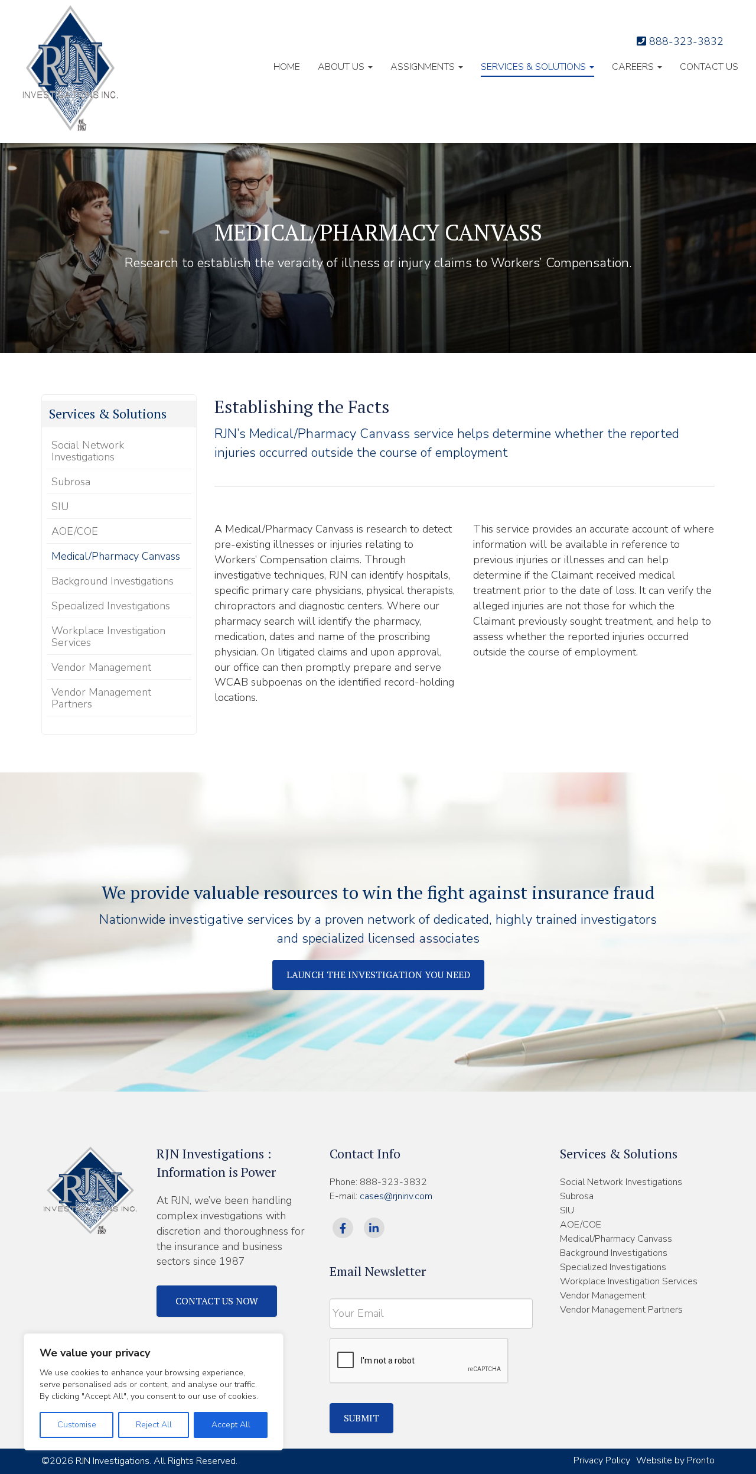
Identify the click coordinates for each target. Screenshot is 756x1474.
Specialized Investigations (110, 606)
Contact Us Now (216, 1300)
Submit (361, 1417)
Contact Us (709, 67)
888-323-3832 (685, 41)
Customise (76, 1424)
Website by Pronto (675, 1460)
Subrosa (70, 482)
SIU (60, 506)
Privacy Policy (601, 1460)
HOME (286, 67)
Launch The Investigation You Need (378, 974)
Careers (634, 67)
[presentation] (419, 1361)
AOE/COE (74, 531)
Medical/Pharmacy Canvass (115, 556)
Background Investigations (112, 581)
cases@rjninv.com (396, 1196)
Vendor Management (101, 667)
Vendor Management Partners (101, 698)
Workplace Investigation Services (108, 637)
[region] (154, 1391)
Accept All (230, 1424)
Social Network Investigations (87, 451)
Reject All (154, 1424)
